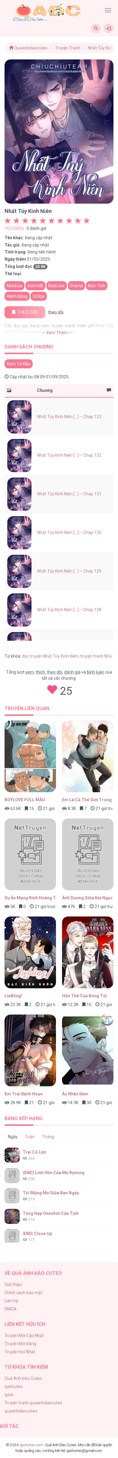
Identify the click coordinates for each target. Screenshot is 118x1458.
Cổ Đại (39, 296)
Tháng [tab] (48, 1136)
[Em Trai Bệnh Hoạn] (30, 1050)
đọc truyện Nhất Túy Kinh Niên (50, 656)
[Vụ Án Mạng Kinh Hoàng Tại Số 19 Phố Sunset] (30, 854)
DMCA (11, 1309)
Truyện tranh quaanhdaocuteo (33, 1402)
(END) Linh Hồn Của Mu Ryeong (53, 1172)
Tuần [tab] (29, 1136)
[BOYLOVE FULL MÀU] (30, 756)
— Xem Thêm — (57, 332)
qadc (9, 1394)
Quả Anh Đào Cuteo (23, 1378)
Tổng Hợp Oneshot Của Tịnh (51, 1213)
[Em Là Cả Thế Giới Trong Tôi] (87, 756)
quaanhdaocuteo (21, 1411)
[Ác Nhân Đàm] (87, 1050)
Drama (76, 285)
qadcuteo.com (31, 1444)
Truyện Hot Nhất (20, 1351)
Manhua (14, 285)
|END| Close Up (37, 1233)
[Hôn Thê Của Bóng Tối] (87, 952)
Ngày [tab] (13, 1136)
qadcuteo (14, 1386)
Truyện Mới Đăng (20, 1343)
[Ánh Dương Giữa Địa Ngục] (87, 854)
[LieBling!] (30, 952)
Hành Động (17, 296)
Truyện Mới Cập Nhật (24, 1335)
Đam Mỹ (35, 285)
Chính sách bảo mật (23, 1292)
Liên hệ (11, 1300)
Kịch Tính (96, 285)
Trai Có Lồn (34, 1152)
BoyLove (56, 285)
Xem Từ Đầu (19, 363)
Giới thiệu (13, 1284)
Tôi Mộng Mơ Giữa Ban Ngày (51, 1192)
